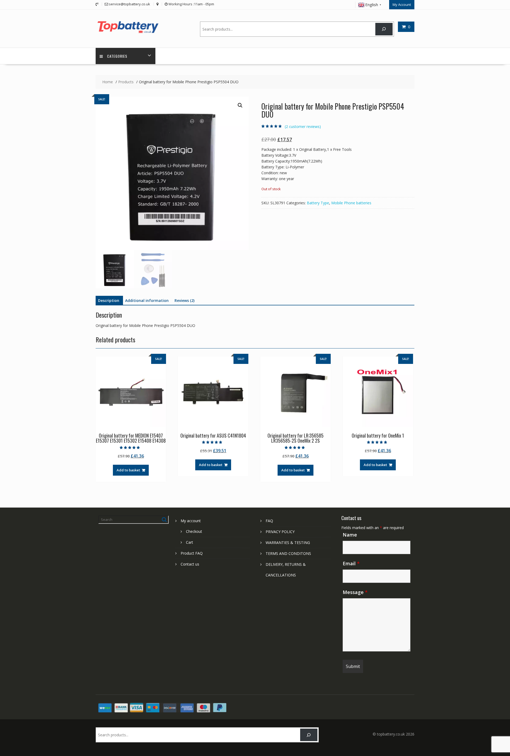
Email (351, 563)
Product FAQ (192, 553)
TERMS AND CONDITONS (288, 553)
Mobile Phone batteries (351, 202)
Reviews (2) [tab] (184, 300)
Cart (189, 542)
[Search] (384, 29)
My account (191, 520)
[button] (240, 105)
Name (350, 534)
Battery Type (318, 202)
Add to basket (128, 470)
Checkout (194, 531)
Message (355, 592)
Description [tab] (108, 300)
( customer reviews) (303, 126)
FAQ (269, 520)
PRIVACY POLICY (280, 531)
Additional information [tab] (147, 300)
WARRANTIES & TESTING (288, 542)
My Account (402, 4)
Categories (117, 56)
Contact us (190, 564)
